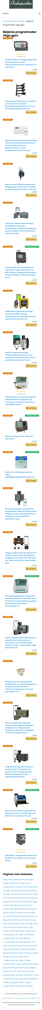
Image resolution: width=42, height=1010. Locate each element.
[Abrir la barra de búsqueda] (39, 14)
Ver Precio (32, 73)
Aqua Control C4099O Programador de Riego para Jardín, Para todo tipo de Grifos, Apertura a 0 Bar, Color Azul (20, 187)
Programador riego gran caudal (17, 986)
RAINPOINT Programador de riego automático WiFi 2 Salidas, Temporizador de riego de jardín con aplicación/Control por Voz (20, 315)
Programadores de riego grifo (16, 883)
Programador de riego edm (15, 956)
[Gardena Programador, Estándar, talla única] (21, 426)
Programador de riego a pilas (25, 953)
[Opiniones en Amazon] (21, 54)
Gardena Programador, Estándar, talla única (19, 437)
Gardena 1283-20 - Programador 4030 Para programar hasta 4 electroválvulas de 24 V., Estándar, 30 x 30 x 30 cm (21, 63)
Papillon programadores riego (16, 982)
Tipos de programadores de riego (18, 879)
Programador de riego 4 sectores (18, 934)
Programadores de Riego (14, 21)
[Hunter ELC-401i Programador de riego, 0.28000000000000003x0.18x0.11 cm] (21, 462)
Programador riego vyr (13, 964)
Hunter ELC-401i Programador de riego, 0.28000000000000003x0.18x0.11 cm (20, 474)
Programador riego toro (23, 931)
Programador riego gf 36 (14, 887)
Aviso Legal (4, 998)
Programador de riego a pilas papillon (20, 978)
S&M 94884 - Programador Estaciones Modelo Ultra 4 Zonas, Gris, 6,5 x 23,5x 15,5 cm (21, 858)
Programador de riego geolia (16, 938)
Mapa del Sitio (37, 998)
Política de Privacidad (26, 998)
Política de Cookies (13, 998)
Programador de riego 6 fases (16, 960)
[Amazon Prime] (34, 70)
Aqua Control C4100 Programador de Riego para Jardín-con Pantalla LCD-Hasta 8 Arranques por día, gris (20, 813)
